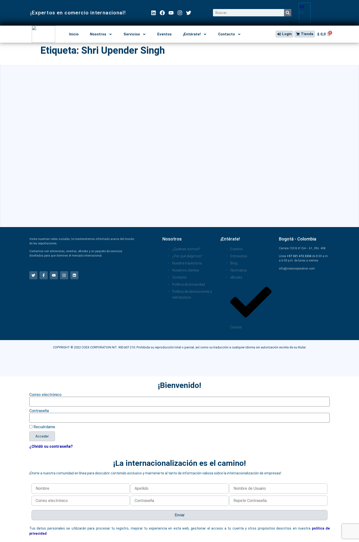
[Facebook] (162, 12)
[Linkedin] (153, 12)
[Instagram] (179, 12)
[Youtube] (171, 12)
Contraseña (39, 411)
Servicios (132, 34)
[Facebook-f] (44, 275)
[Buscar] (287, 12)
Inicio (74, 34)
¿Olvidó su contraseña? (51, 446)
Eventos (164, 34)
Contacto (226, 34)
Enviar (180, 515)
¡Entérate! (192, 34)
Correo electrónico (45, 395)
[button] (304, 13)
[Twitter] (188, 12)
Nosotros (98, 34)
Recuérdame (43, 427)
